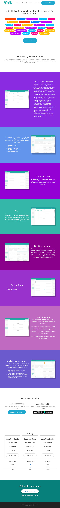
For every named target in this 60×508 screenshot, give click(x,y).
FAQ (33, 505)
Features (18, 2)
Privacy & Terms (28, 505)
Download (24, 2)
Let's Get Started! (30, 491)
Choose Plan (12, 455)
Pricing (30, 2)
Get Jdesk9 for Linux (16, 412)
